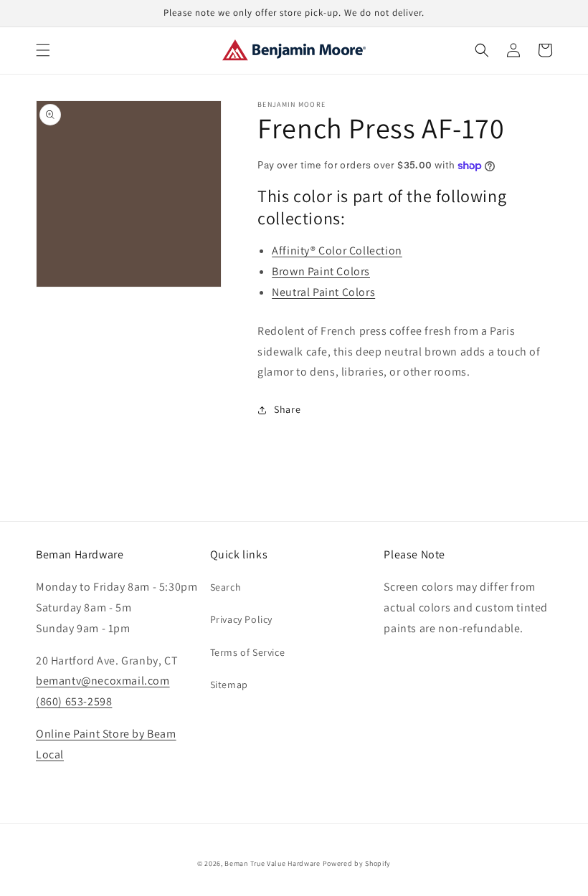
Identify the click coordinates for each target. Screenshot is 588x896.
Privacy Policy (241, 619)
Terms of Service (247, 652)
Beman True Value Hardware (272, 863)
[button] (43, 50)
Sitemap (229, 684)
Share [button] (287, 409)
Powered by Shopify (357, 863)
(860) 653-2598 (74, 701)
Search (226, 587)
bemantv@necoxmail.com (103, 680)
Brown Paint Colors (321, 271)
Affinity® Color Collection (337, 250)
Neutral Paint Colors (323, 292)
